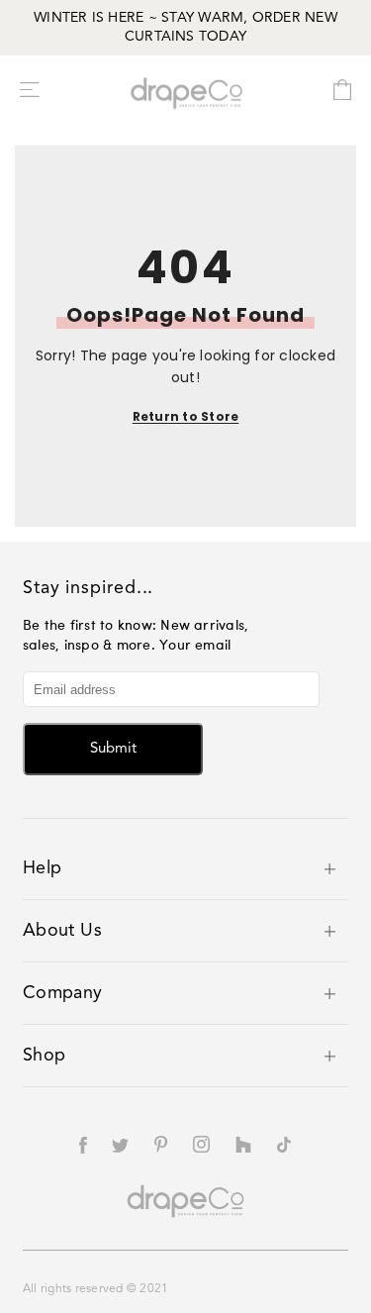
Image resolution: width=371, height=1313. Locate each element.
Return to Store (186, 416)
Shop (44, 1055)
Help (42, 868)
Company (63, 993)
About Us (62, 931)
